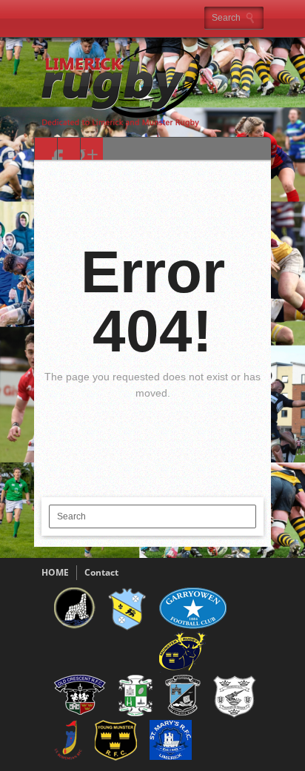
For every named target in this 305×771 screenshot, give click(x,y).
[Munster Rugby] (183, 669)
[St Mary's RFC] (171, 757)
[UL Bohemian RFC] (68, 758)
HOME (55, 572)
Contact (101, 572)
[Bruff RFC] (127, 628)
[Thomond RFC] (234, 715)
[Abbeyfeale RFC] (74, 626)
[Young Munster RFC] (116, 758)
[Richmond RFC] (135, 713)
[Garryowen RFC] (193, 626)
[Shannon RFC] (183, 712)
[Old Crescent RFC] (80, 712)
